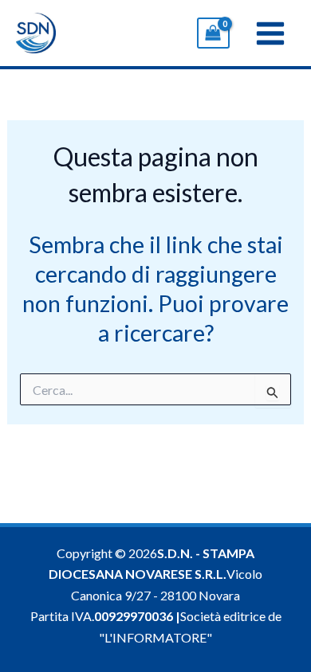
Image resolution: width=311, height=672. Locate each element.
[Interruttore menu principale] (270, 32)
